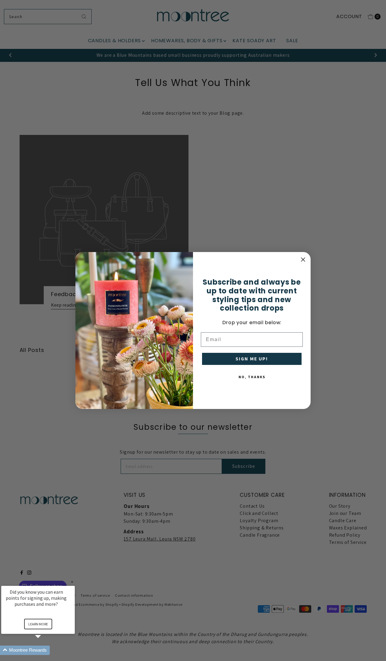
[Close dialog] (303, 259)
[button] (45, 650)
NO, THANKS (252, 377)
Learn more (38, 624)
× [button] (72, 582)
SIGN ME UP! (252, 359)
